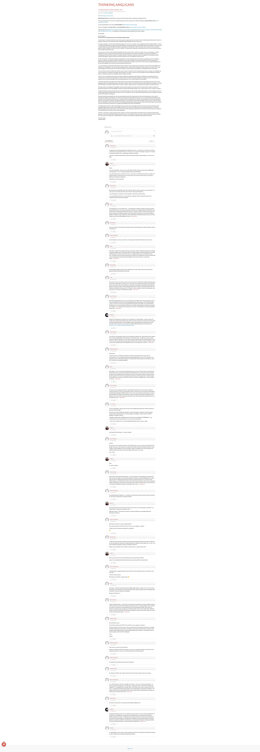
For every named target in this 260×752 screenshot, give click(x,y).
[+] (130, 135)
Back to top (130, 748)
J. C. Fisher (112, 404)
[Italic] (113, 136)
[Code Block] (125, 136)
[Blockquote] (123, 136)
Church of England (109, 13)
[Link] (127, 136)
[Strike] (117, 136)
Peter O (112, 163)
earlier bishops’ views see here (106, 15)
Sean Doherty (113, 296)
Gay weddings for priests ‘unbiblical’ (138, 27)
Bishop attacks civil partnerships (130, 24)
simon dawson (113, 385)
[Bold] (112, 136)
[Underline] (115, 136)
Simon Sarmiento (114, 490)
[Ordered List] (119, 136)
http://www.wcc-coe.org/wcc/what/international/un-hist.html (121, 325)
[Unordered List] (121, 136)
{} (128, 135)
